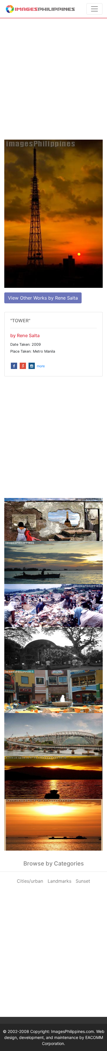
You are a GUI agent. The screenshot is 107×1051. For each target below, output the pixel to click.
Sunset (83, 881)
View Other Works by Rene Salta (43, 298)
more (41, 366)
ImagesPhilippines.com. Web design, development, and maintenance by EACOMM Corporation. (54, 1037)
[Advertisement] (53, 79)
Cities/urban (30, 881)
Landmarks (59, 881)
